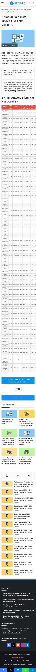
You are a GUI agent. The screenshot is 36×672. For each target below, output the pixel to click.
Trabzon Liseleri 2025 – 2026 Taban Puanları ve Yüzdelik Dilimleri (23, 572)
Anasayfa (5, 9)
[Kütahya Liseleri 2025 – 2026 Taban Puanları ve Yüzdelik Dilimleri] (7, 500)
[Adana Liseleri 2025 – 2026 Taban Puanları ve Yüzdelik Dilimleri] (7, 492)
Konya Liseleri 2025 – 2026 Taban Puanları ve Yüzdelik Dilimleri (23, 524)
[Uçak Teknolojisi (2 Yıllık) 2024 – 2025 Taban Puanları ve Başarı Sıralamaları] (9, 433)
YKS (11, 9)
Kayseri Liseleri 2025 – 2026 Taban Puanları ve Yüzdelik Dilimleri (23, 540)
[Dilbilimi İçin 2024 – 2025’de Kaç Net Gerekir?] (9, 414)
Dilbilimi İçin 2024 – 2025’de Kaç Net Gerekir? (8, 421)
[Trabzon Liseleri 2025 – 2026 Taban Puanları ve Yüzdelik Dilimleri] (7, 572)
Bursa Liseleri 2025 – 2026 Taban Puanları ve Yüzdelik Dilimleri (23, 532)
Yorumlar (18, 398)
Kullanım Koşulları (10, 661)
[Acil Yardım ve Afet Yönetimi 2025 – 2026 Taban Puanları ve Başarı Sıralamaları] (7, 484)
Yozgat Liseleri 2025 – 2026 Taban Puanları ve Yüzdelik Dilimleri (23, 556)
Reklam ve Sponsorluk (19, 664)
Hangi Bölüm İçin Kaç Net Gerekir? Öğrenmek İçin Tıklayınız (18, 380)
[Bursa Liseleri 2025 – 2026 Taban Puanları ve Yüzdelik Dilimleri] (7, 532)
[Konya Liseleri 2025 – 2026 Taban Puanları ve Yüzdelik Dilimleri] (7, 524)
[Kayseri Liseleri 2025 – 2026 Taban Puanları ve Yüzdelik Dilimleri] (7, 540)
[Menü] (3, 4)
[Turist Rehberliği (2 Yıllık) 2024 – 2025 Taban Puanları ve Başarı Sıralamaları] (26, 452)
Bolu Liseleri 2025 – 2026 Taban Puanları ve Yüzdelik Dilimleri (23, 564)
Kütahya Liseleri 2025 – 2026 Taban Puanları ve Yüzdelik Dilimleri (24, 500)
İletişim (30, 664)
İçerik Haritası (8, 664)
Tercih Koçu (13, 654)
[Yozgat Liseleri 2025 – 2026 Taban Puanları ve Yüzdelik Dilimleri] (7, 556)
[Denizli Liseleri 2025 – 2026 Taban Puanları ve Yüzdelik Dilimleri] (7, 508)
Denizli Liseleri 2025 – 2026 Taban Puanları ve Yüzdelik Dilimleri (23, 508)
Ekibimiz (28, 661)
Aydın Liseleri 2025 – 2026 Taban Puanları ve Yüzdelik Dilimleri (23, 548)
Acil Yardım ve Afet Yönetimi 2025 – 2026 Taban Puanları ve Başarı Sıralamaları (23, 484)
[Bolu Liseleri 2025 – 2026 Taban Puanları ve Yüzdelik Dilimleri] (7, 564)
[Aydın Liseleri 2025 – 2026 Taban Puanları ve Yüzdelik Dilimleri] (7, 548)
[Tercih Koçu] (18, 3)
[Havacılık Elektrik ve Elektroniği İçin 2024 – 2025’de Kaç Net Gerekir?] (26, 433)
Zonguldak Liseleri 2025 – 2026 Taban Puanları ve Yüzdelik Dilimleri (23, 516)
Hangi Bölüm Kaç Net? (19, 9)
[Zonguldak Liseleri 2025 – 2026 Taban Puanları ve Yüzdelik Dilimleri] (7, 516)
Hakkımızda (20, 661)
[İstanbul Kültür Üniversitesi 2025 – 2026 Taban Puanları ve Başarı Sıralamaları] (26, 414)
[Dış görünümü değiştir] (30, 4)
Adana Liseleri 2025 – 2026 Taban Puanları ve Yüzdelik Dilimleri (23, 492)
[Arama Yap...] (33, 4)
